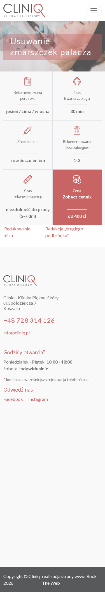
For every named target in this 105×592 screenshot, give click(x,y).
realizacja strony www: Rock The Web (69, 580)
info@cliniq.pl (16, 332)
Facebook (13, 399)
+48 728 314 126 (29, 320)
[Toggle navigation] (94, 10)
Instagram (38, 399)
